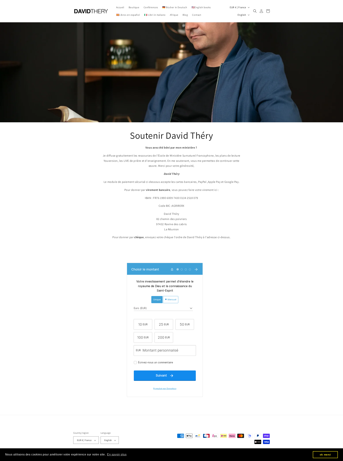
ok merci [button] (325, 454)
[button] (255, 11)
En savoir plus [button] (116, 454)
